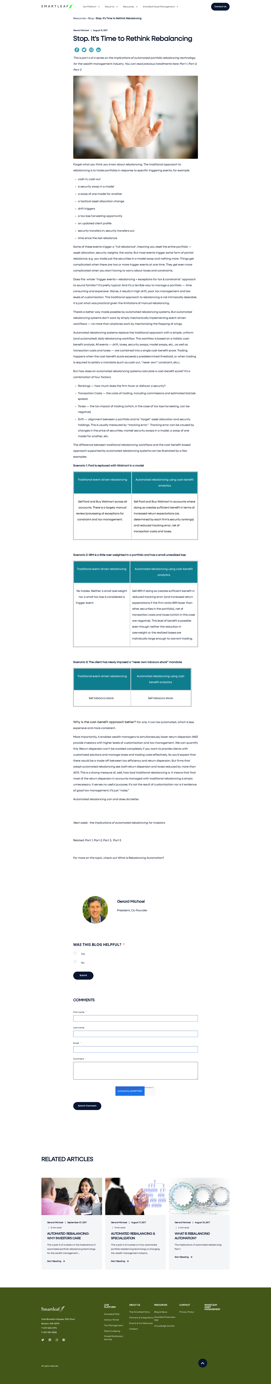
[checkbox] (135, 959)
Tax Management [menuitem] (113, 1325)
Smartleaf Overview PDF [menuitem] (164, 1318)
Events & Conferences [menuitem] (141, 1323)
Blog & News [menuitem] (160, 1312)
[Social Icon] (43, 1340)
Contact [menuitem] (184, 1305)
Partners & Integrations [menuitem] (141, 1318)
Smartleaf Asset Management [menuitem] (159, 7)
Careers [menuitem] (133, 1329)
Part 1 (183, 64)
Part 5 (117, 840)
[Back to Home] (57, 7)
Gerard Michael (81, 30)
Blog (90, 18)
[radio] (135, 955)
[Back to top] (202, 1363)
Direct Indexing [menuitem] (112, 1331)
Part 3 (77, 69)
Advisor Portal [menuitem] (111, 1320)
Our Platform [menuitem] (89, 7)
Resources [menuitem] (128, 7)
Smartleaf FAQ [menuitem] (111, 1314)
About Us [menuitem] (109, 7)
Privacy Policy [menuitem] (186, 1312)
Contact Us (220, 6)
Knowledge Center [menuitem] (164, 1326)
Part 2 (192, 64)
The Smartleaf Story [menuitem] (139, 1312)
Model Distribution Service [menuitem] (113, 1338)
